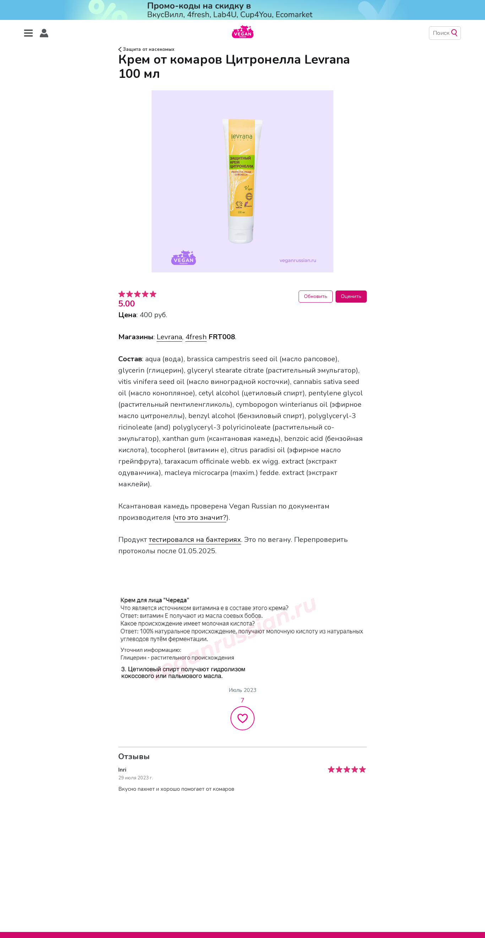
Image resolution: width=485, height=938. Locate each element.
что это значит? (200, 517)
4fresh (196, 337)
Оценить (351, 296)
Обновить (315, 296)
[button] (44, 33)
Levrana (169, 337)
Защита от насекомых (147, 49)
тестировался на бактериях (195, 539)
